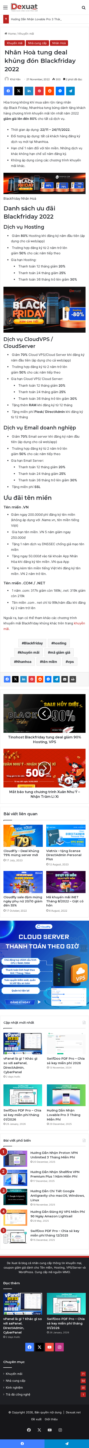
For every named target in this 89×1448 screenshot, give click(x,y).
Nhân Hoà (59, 43)
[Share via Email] (64, 679)
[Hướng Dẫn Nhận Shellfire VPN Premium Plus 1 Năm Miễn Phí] (15, 1178)
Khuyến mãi (26, 33)
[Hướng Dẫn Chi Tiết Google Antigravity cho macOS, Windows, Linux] (15, 1197)
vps (71, 661)
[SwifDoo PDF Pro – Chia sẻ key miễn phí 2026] (66, 1043)
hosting (60, 643)
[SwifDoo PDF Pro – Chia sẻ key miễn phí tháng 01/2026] (22, 1095)
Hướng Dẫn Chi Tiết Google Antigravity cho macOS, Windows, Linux (57, 1195)
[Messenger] (48, 679)
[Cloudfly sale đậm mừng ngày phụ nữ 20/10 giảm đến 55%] (23, 882)
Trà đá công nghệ (18, 1394)
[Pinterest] (32, 679)
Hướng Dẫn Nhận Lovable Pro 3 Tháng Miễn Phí (43, 19)
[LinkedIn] (23, 679)
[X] (15, 679)
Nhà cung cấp (37, 43)
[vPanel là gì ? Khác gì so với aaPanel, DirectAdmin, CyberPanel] (22, 1043)
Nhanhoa (23, 661)
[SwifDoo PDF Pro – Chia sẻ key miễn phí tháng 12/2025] (15, 1237)
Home (11, 33)
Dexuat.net (73, 1412)
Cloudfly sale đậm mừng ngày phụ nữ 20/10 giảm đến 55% (22, 901)
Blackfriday (33, 643)
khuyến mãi (29, 652)
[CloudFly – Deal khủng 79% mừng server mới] (23, 836)
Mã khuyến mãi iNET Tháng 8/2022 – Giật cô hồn (65, 901)
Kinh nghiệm (14, 1387)
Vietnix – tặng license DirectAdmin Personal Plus (63, 855)
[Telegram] (56, 679)
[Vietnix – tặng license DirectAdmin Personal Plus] (66, 836)
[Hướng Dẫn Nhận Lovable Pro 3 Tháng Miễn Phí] (66, 1095)
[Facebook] (7, 679)
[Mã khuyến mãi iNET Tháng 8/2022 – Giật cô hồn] (66, 882)
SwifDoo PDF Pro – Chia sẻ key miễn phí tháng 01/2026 (22, 1114)
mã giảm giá (60, 652)
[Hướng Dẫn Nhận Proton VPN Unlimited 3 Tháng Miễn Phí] (15, 1159)
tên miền (49, 661)
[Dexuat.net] (24, 7)
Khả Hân (15, 79)
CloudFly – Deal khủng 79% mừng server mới (21, 853)
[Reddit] (40, 679)
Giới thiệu (51, 1419)
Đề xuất (36, 1419)
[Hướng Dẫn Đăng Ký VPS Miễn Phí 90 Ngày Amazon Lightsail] (15, 1218)
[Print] (73, 679)
